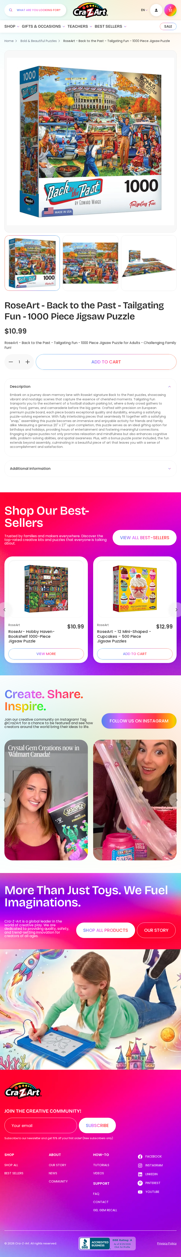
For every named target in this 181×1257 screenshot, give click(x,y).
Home (9, 40)
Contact (101, 1202)
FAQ (96, 1194)
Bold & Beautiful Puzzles (39, 40)
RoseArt (14, 625)
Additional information (30, 468)
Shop (9, 26)
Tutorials (101, 1165)
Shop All (11, 1165)
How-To (101, 1154)
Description (20, 386)
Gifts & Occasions (41, 26)
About (55, 1154)
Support (101, 1183)
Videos (98, 1173)
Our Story (57, 1165)
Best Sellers (108, 26)
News (53, 1173)
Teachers (78, 26)
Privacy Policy (167, 1243)
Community (58, 1181)
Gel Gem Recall (105, 1210)
